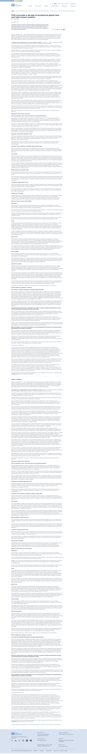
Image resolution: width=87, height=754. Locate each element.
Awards (60, 738)
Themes (46, 6)
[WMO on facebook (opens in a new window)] (19, 740)
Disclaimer (42, 750)
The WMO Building (62, 732)
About (30, 6)
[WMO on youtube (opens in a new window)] (31, 740)
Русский (62, 3)
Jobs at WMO (40, 732)
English (55, 3)
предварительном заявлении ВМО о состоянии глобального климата (27, 42)
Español (66, 3)
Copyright (36, 750)
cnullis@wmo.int (14, 373)
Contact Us (61, 744)
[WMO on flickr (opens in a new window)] (27, 740)
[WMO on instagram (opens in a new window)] (23, 740)
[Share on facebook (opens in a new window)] (60, 29)
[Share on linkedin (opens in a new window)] (58, 29)
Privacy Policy (48, 750)
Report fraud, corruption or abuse (60, 750)
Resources (64, 6)
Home (12, 10)
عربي (50, 3)
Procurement (40, 738)
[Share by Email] (64, 29)
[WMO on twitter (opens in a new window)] (12, 740)
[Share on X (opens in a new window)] (55, 29)
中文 (52, 3)
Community (73, 6)
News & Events (55, 6)
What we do (38, 6)
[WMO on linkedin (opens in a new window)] (16, 740)
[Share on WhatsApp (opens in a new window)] (62, 29)
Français (59, 3)
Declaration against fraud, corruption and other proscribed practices (44, 745)
